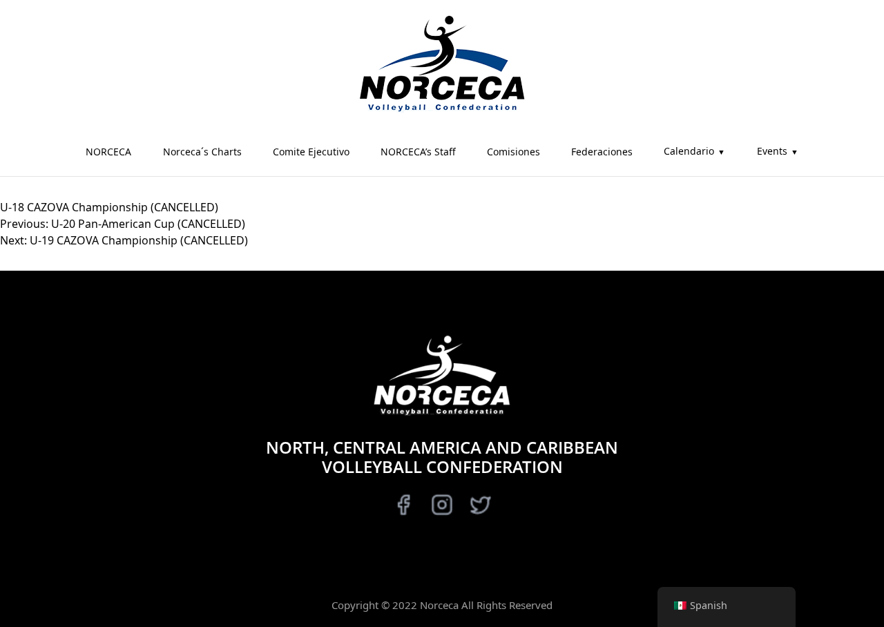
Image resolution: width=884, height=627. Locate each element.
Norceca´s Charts (202, 151)
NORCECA (108, 151)
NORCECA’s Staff (418, 151)
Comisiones (513, 151)
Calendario (689, 150)
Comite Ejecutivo (311, 151)
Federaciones (602, 151)
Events (772, 150)
